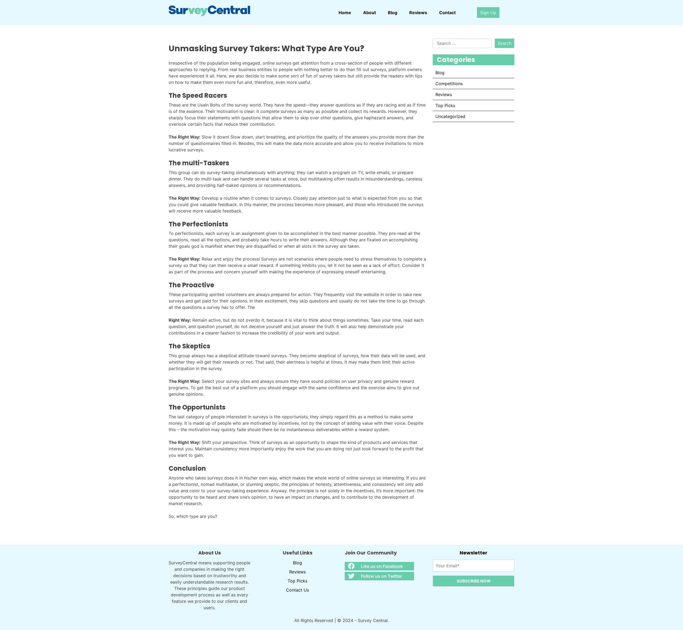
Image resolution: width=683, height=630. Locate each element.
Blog (392, 12)
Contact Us (297, 590)
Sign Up (488, 12)
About (369, 12)
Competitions (449, 83)
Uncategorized (450, 116)
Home (345, 12)
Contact (447, 12)
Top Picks (445, 105)
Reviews (418, 12)
